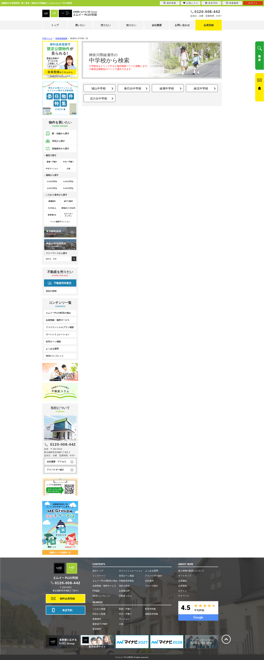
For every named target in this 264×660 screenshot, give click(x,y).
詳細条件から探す (60, 148)
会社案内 (149, 581)
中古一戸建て (125, 614)
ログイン (182, 591)
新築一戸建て (125, 609)
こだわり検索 (98, 609)
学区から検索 (98, 614)
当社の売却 (51, 291)
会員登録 (209, 25)
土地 (121, 624)
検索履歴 (233, 3)
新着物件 (96, 619)
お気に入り (192, 3)
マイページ (183, 596)
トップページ (98, 576)
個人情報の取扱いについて (191, 571)
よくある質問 (52, 348)
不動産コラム (125, 596)
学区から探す (58, 141)
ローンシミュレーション (58, 334)
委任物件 (96, 629)
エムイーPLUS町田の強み (58, 313)
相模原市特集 (151, 614)
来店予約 (67, 610)
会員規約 (182, 581)
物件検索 (171, 3)
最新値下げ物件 (100, 624)
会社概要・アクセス (56, 461)
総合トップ (97, 571)
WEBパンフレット (55, 356)
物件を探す (259, 56)
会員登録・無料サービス (58, 320)
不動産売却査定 (62, 283)
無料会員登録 (67, 598)
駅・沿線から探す (60, 133)
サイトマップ (184, 576)
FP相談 (95, 591)
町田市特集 (150, 609)
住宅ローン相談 (53, 341)
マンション (124, 619)
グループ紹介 (151, 586)
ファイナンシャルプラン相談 (60, 327)
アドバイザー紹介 (55, 469)
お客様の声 (124, 591)
